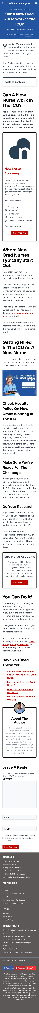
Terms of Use (7, 917)
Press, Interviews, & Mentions (12, 903)
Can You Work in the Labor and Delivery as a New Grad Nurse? (21, 674)
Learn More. (28, 36)
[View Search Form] (3, 3)
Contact (5, 891)
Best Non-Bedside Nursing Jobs (13, 874)
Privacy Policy (7, 920)
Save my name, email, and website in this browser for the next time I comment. (20, 838)
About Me (5, 897)
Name (7, 817)
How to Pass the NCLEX (10, 865)
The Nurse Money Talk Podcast (13, 900)
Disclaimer (6, 914)
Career (20, 9)
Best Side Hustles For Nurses (12, 871)
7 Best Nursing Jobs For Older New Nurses (17, 952)
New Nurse (27, 9)
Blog (15, 9)
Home (10, 9)
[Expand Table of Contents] (33, 82)
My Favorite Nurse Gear (11, 949)
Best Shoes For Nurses (10, 861)
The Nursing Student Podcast (13, 894)
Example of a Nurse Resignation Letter (16, 877)
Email (7, 829)
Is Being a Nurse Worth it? (11, 868)
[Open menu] (36, 3)
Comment (7, 778)
